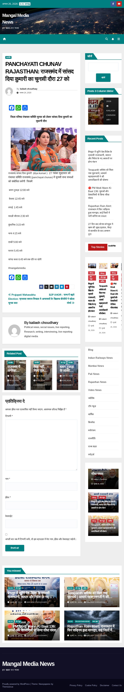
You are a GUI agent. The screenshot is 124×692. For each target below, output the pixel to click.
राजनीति (8, 57)
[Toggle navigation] (119, 39)
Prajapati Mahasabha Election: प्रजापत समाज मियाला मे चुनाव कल (24, 298)
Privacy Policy (76, 685)
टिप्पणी (9, 416)
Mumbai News (96, 366)
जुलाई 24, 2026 (76, 635)
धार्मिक (102, 281)
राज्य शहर (92, 446)
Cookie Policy (91, 685)
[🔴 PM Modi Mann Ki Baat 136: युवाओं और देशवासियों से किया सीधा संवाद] (114, 265)
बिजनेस (91, 422)
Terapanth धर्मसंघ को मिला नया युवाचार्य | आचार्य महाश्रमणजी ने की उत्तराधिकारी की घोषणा (88, 597)
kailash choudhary (28, 89)
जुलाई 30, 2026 (16, 602)
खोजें (89, 56)
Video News (95, 390)
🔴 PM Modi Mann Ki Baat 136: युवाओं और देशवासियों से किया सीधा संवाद (32, 628)
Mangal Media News (28, 663)
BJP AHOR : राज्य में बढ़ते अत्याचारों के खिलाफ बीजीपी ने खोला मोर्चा (58, 298)
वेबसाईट (8, 516)
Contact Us (117, 685)
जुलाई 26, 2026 (16, 635)
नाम (7, 479)
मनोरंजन (92, 430)
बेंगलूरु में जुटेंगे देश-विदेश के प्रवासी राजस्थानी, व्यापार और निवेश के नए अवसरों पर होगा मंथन (28, 597)
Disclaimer (104, 685)
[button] (106, 39)
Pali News (94, 374)
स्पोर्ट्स (91, 454)
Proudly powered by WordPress (16, 684)
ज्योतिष (91, 398)
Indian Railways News (100, 358)
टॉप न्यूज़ (63, 362)
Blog (91, 273)
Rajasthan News (97, 382)
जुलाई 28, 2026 (76, 602)
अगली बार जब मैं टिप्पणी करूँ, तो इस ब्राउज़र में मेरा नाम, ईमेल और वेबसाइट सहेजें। (41, 539)
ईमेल (8, 497)
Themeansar (7, 687)
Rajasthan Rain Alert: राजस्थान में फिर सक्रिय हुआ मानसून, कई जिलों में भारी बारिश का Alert (90, 630)
